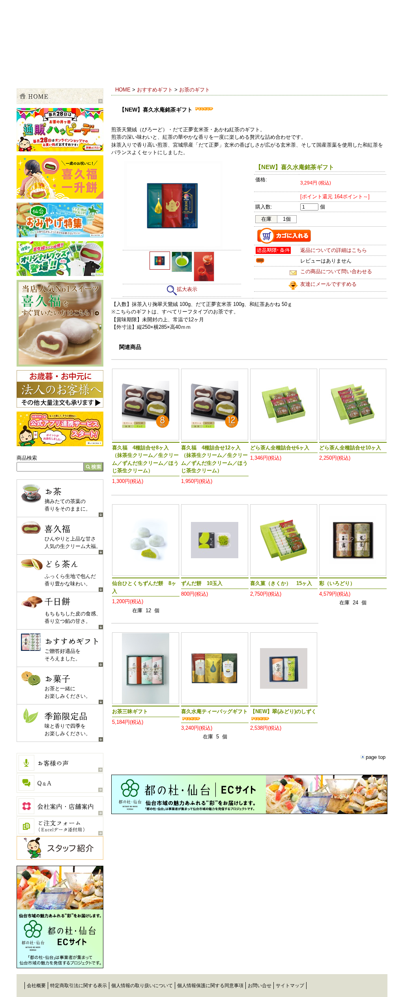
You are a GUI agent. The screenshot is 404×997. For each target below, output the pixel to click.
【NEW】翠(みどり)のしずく (283, 711)
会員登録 (221, 69)
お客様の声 (60, 763)
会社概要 (36, 985)
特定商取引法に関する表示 (78, 985)
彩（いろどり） (337, 583)
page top (375, 757)
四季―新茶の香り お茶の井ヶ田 (356, 987)
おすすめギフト (155, 90)
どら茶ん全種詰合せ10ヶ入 (350, 448)
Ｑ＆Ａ (60, 783)
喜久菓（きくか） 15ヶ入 (281, 583)
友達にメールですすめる (328, 284)
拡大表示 (187, 289)
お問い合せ (259, 985)
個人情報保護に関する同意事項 (210, 985)
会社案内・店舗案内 (60, 806)
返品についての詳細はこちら (333, 250)
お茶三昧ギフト (130, 711)
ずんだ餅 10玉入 (202, 583)
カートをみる (355, 69)
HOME (123, 90)
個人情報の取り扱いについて (142, 985)
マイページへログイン (288, 69)
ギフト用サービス (135, 69)
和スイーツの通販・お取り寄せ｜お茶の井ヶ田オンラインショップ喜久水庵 (98, 37)
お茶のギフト (194, 90)
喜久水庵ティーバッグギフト (214, 711)
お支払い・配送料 (87, 69)
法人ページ (60, 389)
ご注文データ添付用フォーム (60, 826)
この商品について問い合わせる (336, 271)
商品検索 (27, 458)
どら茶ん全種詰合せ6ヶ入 (279, 448)
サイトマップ (290, 985)
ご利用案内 (40, 69)
